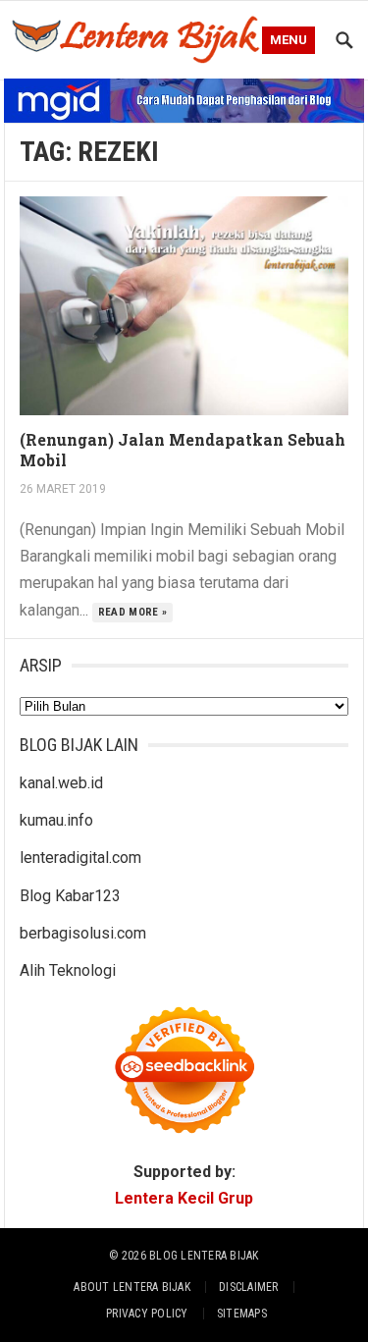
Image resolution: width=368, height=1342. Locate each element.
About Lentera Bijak (132, 1287)
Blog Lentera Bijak (203, 1255)
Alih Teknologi (68, 970)
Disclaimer (248, 1287)
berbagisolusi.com (83, 933)
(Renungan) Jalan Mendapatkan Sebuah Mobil (182, 449)
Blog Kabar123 (70, 895)
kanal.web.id (61, 783)
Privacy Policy (146, 1313)
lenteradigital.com (80, 857)
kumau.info (56, 820)
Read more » (133, 612)
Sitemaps (242, 1313)
